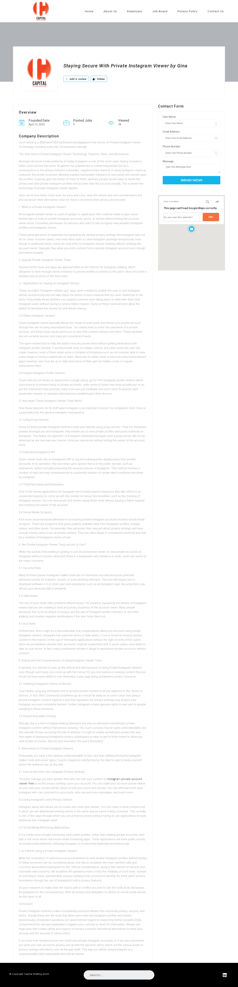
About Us (110, 11)
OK (211, 217)
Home (89, 11)
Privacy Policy (187, 11)
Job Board (159, 11)
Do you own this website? (178, 217)
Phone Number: (172, 146)
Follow (100, 78)
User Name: (169, 116)
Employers (134, 11)
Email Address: (171, 131)
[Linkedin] (225, 975)
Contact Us (216, 11)
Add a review (77, 78)
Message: (168, 161)
